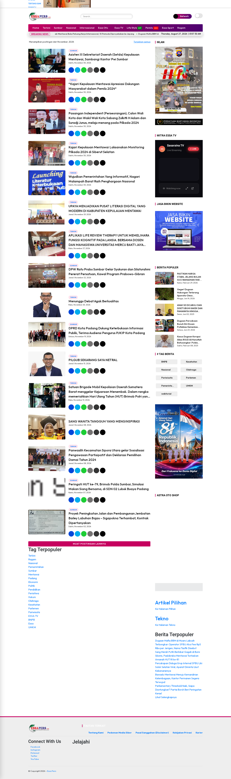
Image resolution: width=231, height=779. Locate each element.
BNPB (31, 619)
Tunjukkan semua (142, 41)
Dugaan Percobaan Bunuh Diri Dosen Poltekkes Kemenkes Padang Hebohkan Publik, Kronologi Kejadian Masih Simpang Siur (189, 324)
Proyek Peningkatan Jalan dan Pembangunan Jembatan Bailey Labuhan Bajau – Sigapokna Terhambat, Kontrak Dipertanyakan (109, 518)
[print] (90, 70)
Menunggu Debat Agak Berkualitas (94, 301)
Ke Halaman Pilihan (165, 672)
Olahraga (33, 600)
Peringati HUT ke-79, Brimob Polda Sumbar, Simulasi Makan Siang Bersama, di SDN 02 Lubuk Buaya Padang (109, 486)
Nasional (71, 27)
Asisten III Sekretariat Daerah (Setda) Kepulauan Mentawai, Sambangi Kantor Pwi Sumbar (104, 56)
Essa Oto (103, 27)
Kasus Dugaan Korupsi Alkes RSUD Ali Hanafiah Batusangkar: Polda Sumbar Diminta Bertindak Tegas (189, 339)
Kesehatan (34, 604)
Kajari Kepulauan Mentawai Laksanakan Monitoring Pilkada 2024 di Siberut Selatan (106, 149)
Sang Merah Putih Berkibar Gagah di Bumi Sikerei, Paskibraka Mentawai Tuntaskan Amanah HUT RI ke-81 (177, 719)
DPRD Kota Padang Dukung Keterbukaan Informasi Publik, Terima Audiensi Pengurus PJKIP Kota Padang (107, 330)
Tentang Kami (34, 4)
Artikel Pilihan (171, 666)
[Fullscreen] (186, 188)
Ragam (181, 27)
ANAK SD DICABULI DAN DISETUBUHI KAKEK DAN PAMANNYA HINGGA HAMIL (189, 308)
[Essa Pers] (40, 16)
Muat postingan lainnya (89, 543)
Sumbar (58, 27)
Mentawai (33, 574)
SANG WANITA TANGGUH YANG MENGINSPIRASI (104, 421)
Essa (30, 623)
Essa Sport (168, 27)
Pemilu (152, 27)
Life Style (134, 27)
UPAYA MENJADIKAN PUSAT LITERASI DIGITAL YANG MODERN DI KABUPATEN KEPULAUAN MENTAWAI (107, 208)
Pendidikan (34, 589)
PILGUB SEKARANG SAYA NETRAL (93, 360)
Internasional (87, 27)
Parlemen (33, 608)
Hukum (32, 597)
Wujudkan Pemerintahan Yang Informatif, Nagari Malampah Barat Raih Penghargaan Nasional (104, 179)
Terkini (46, 27)
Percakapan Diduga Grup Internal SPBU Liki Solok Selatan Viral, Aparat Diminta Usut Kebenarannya (178, 730)
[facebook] (71, 70)
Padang (32, 578)
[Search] (130, 16)
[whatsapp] (84, 70)
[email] (96, 70)
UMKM (32, 627)
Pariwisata (34, 612)
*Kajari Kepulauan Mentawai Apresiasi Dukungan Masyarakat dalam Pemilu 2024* (104, 86)
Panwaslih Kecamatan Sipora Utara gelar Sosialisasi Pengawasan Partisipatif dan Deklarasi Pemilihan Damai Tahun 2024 (106, 455)
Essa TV (119, 27)
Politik (31, 585)
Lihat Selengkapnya (166, 760)
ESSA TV (33, 615)
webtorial (166, 393)
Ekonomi (33, 582)
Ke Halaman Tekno (165, 688)
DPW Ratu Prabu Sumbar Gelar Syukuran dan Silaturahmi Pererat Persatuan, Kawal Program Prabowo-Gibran (109, 271)
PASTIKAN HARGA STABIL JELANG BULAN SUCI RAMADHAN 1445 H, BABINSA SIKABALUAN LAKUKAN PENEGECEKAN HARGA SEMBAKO (189, 277)
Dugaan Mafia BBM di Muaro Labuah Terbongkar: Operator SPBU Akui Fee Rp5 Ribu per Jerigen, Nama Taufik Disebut (155, 34)
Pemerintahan (36, 566)
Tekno (161, 682)
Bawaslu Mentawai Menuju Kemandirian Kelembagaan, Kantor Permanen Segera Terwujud (177, 741)
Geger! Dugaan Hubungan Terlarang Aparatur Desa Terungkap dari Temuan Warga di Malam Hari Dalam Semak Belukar (189, 292)
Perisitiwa (33, 593)
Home (36, 27)
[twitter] (77, 70)
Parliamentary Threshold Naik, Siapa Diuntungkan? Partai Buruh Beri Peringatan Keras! (178, 753)
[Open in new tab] (192, 188)
